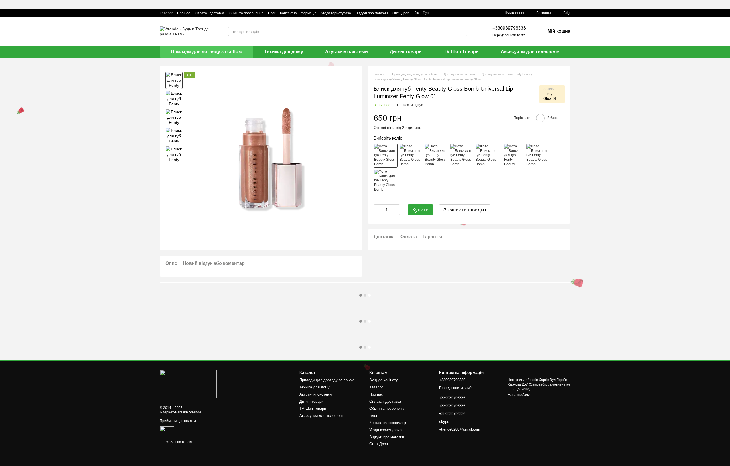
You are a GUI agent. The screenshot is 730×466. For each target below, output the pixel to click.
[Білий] (436, 156)
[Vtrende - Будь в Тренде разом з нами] (188, 384)
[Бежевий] (386, 156)
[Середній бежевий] (512, 156)
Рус (426, 13)
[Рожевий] (411, 156)
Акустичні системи (346, 51)
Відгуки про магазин (372, 13)
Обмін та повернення (246, 13)
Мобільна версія (178, 442)
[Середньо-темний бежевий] (487, 156)
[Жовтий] (538, 156)
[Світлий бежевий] (462, 156)
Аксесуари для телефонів (530, 51)
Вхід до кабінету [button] (383, 380)
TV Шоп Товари (461, 51)
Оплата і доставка (209, 13)
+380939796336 (509, 28)
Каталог (166, 13)
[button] (725, 4)
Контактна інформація (298, 13)
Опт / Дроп (400, 13)
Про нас (183, 13)
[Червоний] (386, 181)
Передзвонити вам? (508, 35)
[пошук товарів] (462, 31)
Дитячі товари (406, 51)
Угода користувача (336, 13)
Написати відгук (410, 105)
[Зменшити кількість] (378, 210)
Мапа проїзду (519, 395)
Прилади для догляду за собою (206, 51)
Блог (271, 13)
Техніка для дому (283, 51)
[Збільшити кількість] (396, 210)
